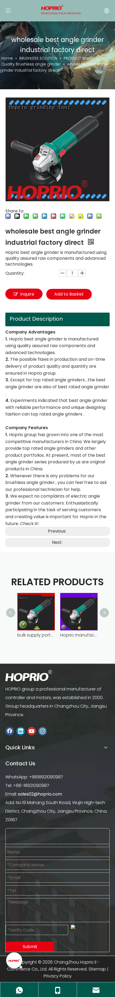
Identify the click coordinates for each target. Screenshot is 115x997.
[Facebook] (9, 731)
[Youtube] (31, 731)
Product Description (36, 319)
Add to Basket (69, 294)
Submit (30, 947)
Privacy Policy (58, 976)
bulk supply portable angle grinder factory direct (36, 635)
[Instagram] (42, 731)
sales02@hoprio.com (40, 794)
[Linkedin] (20, 731)
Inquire (27, 294)
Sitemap (97, 969)
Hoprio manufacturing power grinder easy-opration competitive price (79, 635)
